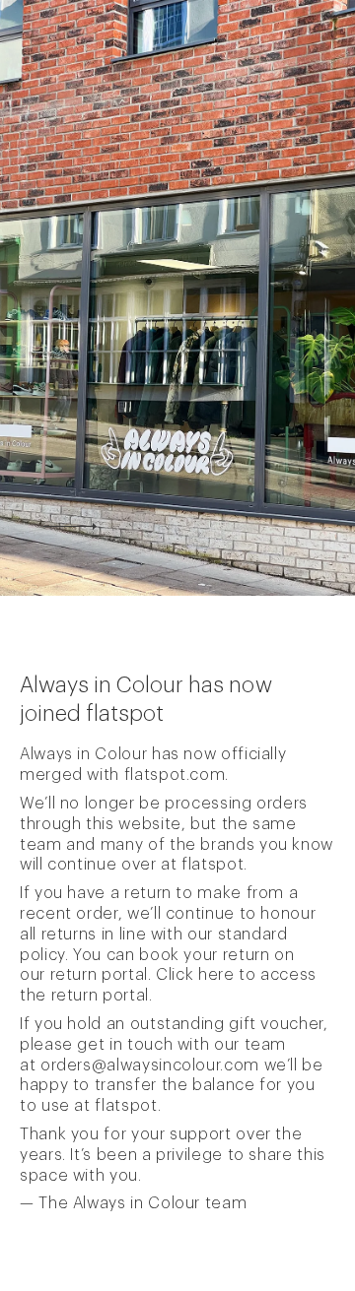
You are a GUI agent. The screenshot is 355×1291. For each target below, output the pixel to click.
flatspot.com (175, 775)
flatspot (212, 864)
